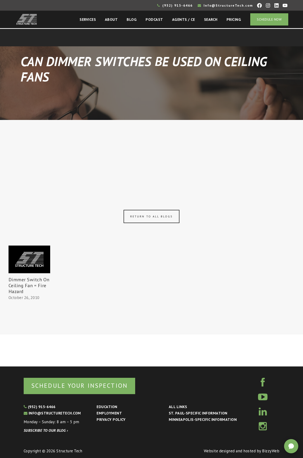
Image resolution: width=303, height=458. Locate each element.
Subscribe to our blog (46, 430)
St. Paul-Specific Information (198, 413)
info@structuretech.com (54, 413)
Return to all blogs (151, 216)
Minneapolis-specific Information (203, 419)
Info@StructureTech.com (227, 5)
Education (107, 406)
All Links (178, 406)
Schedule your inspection (79, 385)
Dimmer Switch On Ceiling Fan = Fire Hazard (29, 286)
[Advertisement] (151, 155)
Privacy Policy (111, 419)
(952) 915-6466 (177, 5)
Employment (109, 413)
